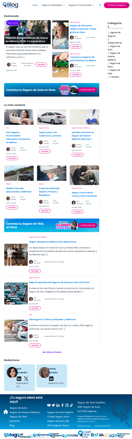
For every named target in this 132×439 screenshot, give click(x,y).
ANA (30, 315)
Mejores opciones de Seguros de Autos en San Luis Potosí (59, 282)
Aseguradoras (115, 42)
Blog (12, 425)
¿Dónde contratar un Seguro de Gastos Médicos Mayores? (83, 136)
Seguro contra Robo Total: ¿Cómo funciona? (84, 194)
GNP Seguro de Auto (88, 406)
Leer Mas (41, 64)
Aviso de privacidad (102, 426)
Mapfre (8, 184)
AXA (7, 128)
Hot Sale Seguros (87, 411)
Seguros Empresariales (80, 5)
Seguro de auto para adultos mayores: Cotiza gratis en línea (83, 29)
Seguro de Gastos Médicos (81, 128)
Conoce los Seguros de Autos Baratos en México (83, 59)
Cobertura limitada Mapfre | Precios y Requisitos (49, 192)
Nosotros (15, 421)
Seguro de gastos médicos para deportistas (52, 241)
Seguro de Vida (18, 416)
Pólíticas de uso (83, 426)
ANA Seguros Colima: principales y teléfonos (52, 319)
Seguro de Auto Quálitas (91, 402)
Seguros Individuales (52, 5)
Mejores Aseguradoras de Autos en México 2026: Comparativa (27, 39)
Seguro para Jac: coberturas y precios (50, 134)
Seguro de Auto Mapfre (60, 412)
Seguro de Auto (13, 23)
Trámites (114, 76)
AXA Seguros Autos (58, 425)
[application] (63, 5)
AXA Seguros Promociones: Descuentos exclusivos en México (18, 137)
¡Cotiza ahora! (87, 89)
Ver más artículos (51, 352)
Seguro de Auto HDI (58, 421)
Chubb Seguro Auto (58, 416)
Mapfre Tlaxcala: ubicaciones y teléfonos (19, 190)
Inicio (35, 5)
